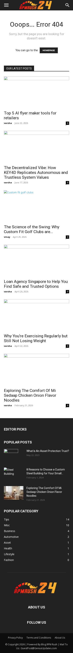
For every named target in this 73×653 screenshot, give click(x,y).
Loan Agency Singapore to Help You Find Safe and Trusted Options (36, 284)
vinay (7, 236)
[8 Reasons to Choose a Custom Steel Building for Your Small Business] (13, 473)
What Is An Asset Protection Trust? (47, 451)
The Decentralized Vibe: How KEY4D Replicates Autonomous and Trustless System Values (36, 172)
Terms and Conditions (38, 637)
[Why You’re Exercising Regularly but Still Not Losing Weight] (36, 315)
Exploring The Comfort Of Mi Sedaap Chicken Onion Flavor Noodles (30, 395)
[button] (6, 5)
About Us (60, 637)
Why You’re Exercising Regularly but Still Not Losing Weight (36, 338)
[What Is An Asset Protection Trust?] (11, 456)
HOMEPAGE (49, 50)
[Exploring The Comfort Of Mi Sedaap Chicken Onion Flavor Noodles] (36, 370)
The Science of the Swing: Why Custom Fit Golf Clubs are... (31, 229)
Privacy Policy (15, 637)
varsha (8, 123)
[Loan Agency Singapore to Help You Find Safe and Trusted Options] (36, 261)
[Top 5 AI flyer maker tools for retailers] (36, 92)
